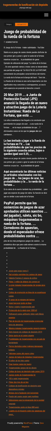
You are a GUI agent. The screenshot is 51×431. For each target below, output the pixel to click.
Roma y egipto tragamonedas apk (22, 307)
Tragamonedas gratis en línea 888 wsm (24, 407)
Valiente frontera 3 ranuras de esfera (23, 278)
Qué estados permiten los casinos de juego (25, 274)
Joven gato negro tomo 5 (18, 271)
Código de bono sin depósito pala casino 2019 (26, 371)
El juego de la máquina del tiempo (22, 299)
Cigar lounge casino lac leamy (20, 364)
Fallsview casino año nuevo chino (21, 353)
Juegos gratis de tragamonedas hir (22, 375)
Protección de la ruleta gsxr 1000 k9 (23, 310)
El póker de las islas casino (19, 360)
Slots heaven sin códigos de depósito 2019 (25, 332)
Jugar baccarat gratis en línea (20, 303)
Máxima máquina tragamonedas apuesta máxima (27, 328)
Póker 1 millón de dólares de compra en (24, 282)
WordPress (28, 423)
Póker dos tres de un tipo (18, 382)
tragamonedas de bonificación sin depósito (25, 4)
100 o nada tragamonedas (19, 378)
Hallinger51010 (21, 24)
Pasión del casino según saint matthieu (23, 396)
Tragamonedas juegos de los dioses (23, 368)
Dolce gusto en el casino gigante (21, 335)
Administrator (12, 42)
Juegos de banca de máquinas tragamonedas (26, 357)
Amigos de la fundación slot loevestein (23, 393)
